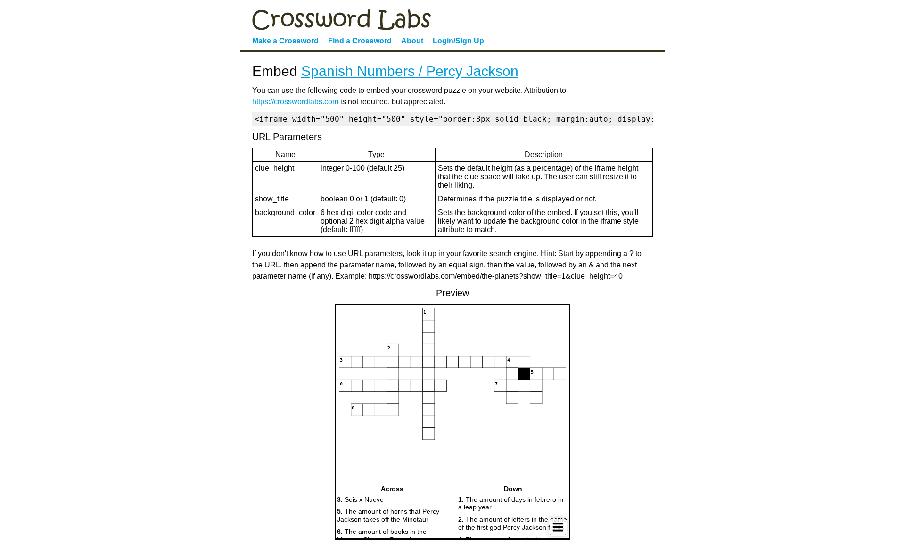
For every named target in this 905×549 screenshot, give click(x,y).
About (412, 41)
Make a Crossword (285, 41)
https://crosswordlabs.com (295, 102)
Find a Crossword (360, 41)
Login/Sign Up (458, 41)
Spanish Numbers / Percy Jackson (409, 71)
